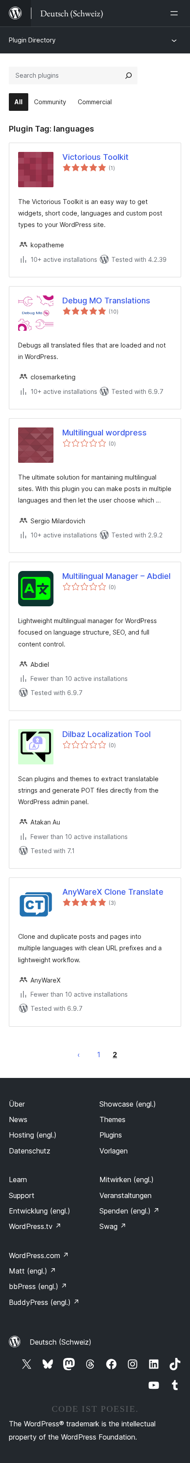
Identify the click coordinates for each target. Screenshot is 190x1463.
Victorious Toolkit (95, 157)
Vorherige (78, 1054)
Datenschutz (29, 1150)
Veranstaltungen (125, 1195)
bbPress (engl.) (38, 1286)
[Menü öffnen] (176, 13)
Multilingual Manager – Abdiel (116, 576)
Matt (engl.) (32, 1270)
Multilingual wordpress (104, 432)
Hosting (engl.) (33, 1134)
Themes (112, 1119)
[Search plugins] (128, 75)
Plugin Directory (32, 40)
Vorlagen (113, 1150)
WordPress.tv (35, 1226)
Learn (18, 1179)
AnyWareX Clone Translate (112, 891)
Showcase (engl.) (127, 1104)
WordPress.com (39, 1255)
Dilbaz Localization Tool (106, 734)
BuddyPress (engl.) (44, 1302)
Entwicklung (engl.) (39, 1210)
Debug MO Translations (106, 300)
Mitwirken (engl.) (126, 1179)
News (18, 1119)
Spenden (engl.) (129, 1210)
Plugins (110, 1134)
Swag (112, 1226)
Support (21, 1195)
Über (17, 1104)
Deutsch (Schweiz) (60, 1342)
